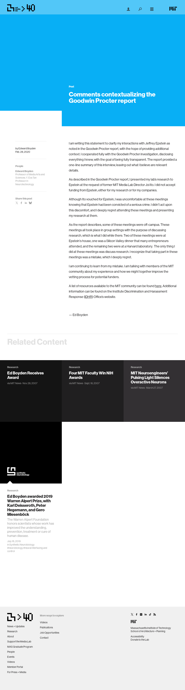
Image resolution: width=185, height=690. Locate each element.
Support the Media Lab (19, 641)
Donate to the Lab (140, 639)
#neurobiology (15, 548)
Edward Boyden (27, 148)
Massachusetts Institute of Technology (151, 628)
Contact (44, 637)
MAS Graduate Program (20, 646)
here (158, 286)
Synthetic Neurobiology (22, 544)
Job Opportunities (49, 632)
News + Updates (16, 626)
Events (10, 656)
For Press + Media (16, 672)
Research (12, 631)
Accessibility (137, 636)
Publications (46, 627)
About (10, 636)
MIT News (15, 383)
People (11, 651)
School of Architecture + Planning (148, 631)
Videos (11, 661)
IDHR (88, 297)
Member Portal (15, 667)
